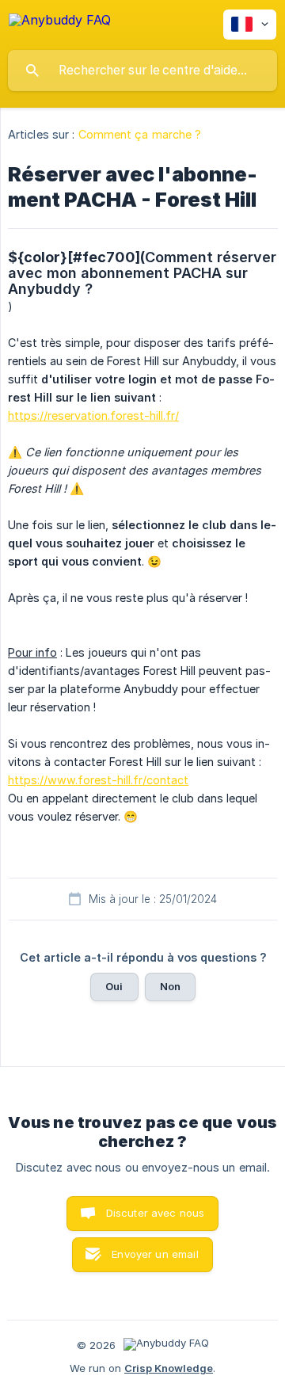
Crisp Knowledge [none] (168, 1368)
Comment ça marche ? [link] (140, 134)
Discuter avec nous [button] (155, 1212)
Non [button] (170, 986)
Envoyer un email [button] (155, 1254)
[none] (60, 23)
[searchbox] (142, 70)
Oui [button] (114, 986)
